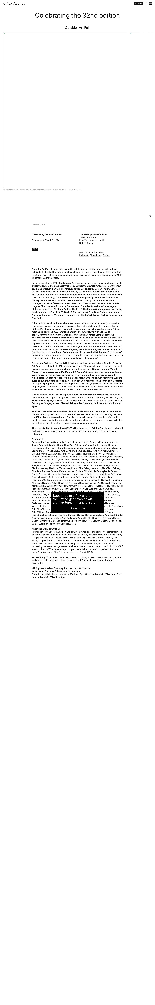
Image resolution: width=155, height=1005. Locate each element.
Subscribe (77, 508)
